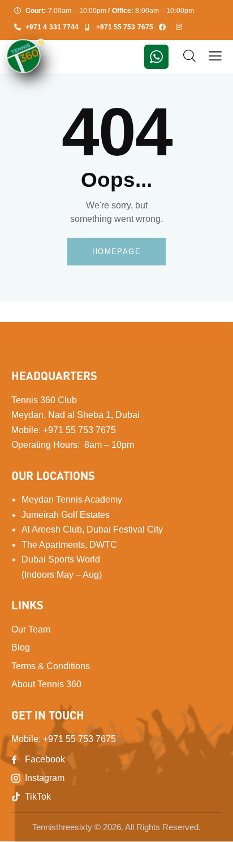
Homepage (116, 251)
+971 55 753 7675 (79, 430)
